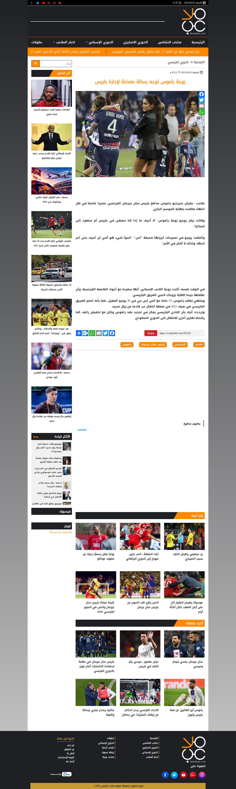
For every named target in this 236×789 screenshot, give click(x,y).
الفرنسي (180, 344)
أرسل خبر (70, 761)
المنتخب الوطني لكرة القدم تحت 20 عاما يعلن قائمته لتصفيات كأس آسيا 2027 (51, 243)
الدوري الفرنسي (178, 62)
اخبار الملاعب (152, 757)
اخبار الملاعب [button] (65, 42)
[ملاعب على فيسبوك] (32, 3)
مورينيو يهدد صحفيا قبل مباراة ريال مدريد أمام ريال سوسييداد (49, 447)
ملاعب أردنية (108, 747)
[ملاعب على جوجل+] (49, 3)
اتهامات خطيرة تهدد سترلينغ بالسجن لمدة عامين (52, 112)
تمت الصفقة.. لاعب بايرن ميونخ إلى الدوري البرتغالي (142, 556)
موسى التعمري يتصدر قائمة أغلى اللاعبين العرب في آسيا (101, 51)
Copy (151, 333)
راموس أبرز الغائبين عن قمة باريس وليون (186, 712)
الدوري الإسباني (100, 42)
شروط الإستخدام (66, 757)
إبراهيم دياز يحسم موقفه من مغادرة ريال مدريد (51, 418)
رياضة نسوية (108, 752)
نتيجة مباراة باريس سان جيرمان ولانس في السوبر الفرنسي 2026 (99, 607)
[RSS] (60, 3)
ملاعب (199, 344)
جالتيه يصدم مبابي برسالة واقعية (98, 712)
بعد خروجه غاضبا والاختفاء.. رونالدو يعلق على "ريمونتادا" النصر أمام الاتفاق (51, 331)
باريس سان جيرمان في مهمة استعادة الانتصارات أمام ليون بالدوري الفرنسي (96, 666)
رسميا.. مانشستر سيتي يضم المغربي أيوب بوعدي (52, 374)
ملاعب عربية (108, 757)
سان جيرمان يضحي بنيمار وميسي (188, 664)
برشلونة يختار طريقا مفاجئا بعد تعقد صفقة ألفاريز (49, 460)
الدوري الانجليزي (135, 42)
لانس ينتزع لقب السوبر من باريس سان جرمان (143, 605)
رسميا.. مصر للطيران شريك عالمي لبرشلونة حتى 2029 (52, 199)
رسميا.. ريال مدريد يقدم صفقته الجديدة (50, 484)
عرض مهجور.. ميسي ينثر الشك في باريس (144, 664)
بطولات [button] (36, 42)
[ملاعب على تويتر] (38, 3)
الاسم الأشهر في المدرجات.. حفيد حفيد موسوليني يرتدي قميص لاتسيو (48, 472)
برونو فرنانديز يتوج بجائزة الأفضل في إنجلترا (49, 495)
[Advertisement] (140, 258)
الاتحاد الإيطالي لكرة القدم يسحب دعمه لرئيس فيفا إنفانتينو (52, 155)
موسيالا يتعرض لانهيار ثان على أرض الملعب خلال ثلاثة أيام (186, 607)
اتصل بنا (70, 753)
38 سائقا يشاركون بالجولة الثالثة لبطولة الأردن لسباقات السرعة (51, 287)
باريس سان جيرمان (136, 203)
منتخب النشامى (170, 42)
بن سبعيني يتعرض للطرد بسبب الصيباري (188, 556)
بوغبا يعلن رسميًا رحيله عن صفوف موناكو (98, 556)
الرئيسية (198, 42)
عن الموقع (69, 749)
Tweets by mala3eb (60, 532)
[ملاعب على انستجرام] (55, 3)
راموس (165, 203)
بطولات (110, 738)
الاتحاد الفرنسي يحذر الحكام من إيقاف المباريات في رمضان (140, 712)
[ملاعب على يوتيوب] (43, 3)
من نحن (70, 745)
